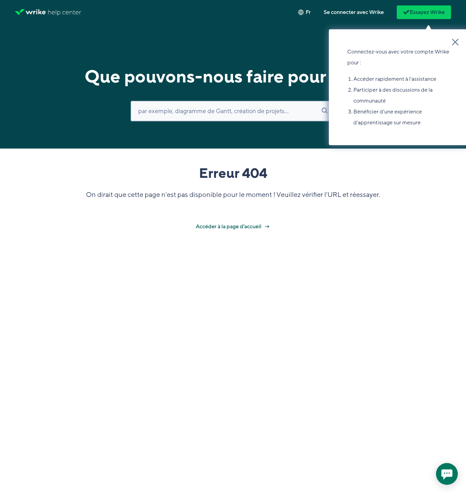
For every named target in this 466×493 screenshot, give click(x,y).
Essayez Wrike (427, 12)
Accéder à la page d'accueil (229, 226)
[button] (354, 12)
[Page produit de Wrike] (30, 12)
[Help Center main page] (64, 12)
